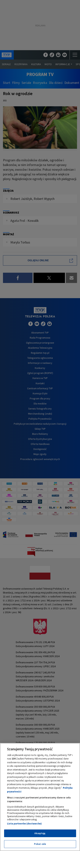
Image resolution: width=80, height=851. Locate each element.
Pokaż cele (40, 844)
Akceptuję (39, 833)
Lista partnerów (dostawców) (24, 823)
